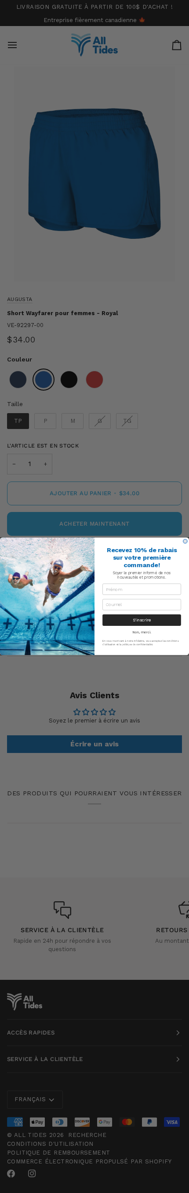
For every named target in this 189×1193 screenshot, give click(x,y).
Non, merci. (141, 632)
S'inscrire (142, 620)
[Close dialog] (185, 541)
